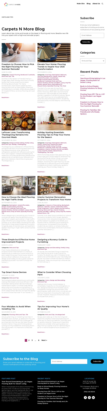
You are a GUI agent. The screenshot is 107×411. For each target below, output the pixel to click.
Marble (39, 84)
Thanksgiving (21, 144)
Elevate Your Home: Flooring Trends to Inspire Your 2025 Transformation (51, 66)
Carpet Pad (61, 76)
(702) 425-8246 (89, 392)
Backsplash (56, 75)
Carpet (11, 75)
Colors (52, 208)
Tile (13, 76)
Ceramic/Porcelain (43, 78)
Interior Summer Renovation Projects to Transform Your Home (54, 198)
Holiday (14, 144)
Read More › (5, 97)
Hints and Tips (6, 76)
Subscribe (86, 42)
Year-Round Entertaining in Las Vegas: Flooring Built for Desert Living (92, 80)
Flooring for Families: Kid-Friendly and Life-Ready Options (90, 112)
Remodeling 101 (57, 84)
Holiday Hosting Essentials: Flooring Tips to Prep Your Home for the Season (53, 134)
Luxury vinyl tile (66, 82)
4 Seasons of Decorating (53, 205)
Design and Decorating (45, 79)
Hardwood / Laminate (28, 75)
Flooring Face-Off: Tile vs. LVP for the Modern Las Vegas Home (92, 96)
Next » (44, 340)
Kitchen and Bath (54, 82)
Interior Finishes (42, 82)
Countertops (54, 78)
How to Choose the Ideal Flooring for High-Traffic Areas (18, 198)
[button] (102, 3)
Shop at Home (42, 86)
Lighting (52, 211)
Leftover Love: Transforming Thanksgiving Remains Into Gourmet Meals (16, 134)
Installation (41, 149)
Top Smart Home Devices (14, 272)
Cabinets (47, 207)
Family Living (29, 143)
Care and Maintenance (44, 76)
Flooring (17, 75)
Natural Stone (47, 84)
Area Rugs (48, 75)
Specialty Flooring (53, 86)
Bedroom (64, 75)
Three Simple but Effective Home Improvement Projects (18, 240)
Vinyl (64, 86)
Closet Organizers (43, 208)
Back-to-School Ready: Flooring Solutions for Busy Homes (91, 88)
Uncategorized (60, 314)
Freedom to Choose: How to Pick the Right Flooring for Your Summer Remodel (18, 66)
